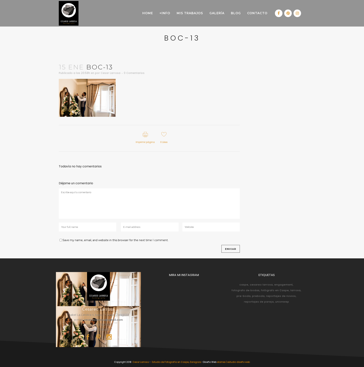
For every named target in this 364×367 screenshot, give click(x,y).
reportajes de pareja (259, 301)
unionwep (282, 301)
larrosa (295, 290)
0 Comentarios (134, 73)
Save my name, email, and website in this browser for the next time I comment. (115, 240)
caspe (243, 284)
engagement (283, 284)
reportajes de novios (281, 296)
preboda (258, 296)
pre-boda (244, 296)
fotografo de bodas (246, 290)
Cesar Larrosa (110, 73)
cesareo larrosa (261, 284)
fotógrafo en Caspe (275, 290)
